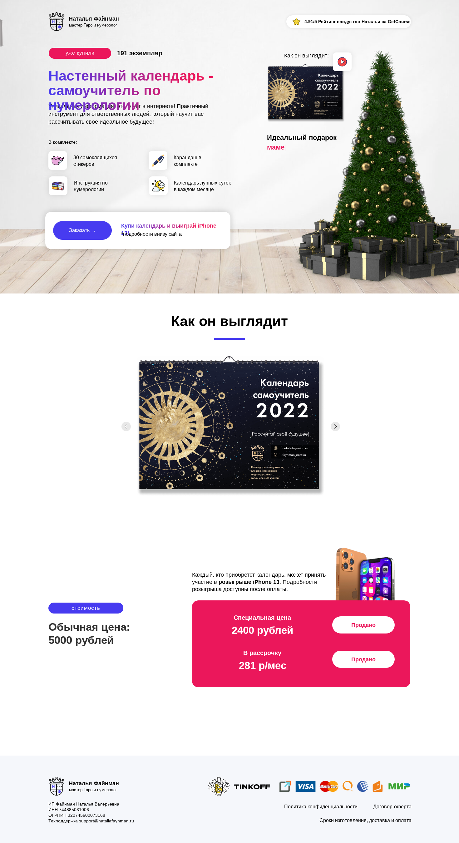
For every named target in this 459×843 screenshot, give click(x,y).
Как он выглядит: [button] (306, 55)
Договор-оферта (392, 806)
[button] (342, 62)
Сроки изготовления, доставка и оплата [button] (365, 820)
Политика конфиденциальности (321, 806)
